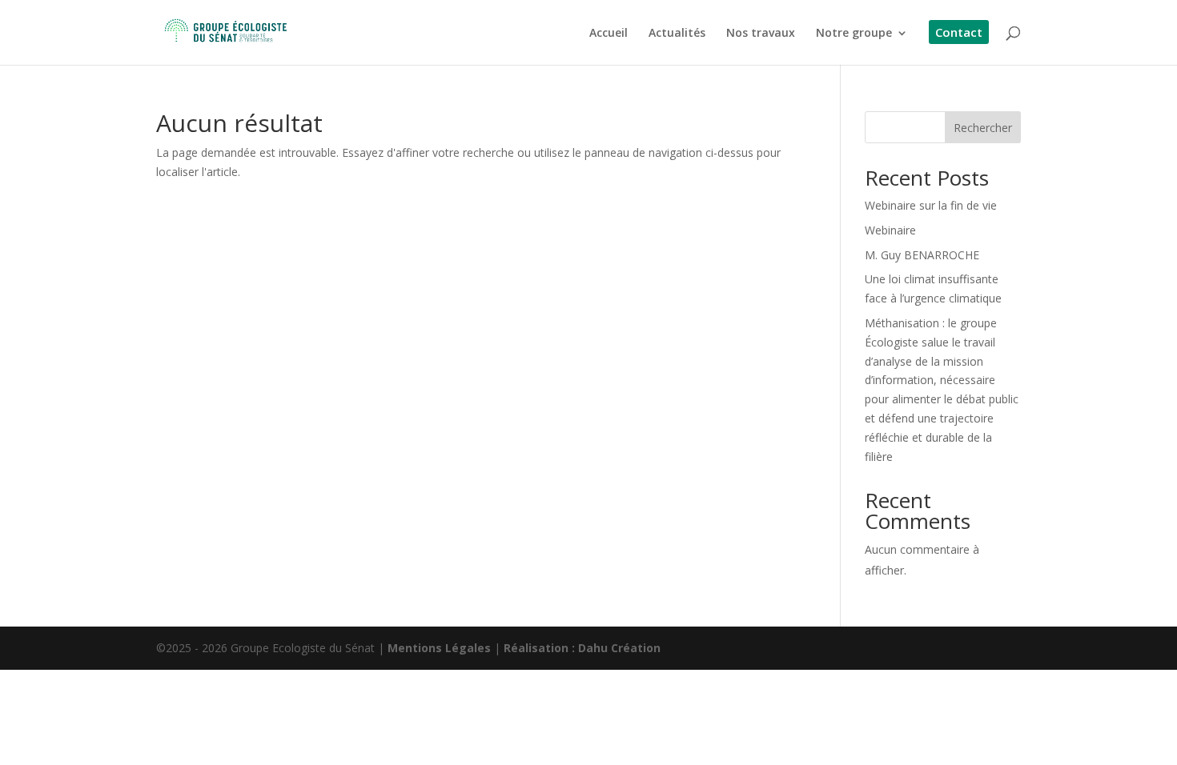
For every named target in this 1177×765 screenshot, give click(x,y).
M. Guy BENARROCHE (922, 254)
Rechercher (983, 127)
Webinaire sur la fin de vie (931, 205)
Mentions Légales (439, 647)
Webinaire (890, 230)
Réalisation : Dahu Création (582, 647)
